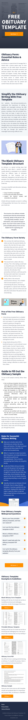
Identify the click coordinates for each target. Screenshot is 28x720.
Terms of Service (5, 709)
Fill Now (6, 608)
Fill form (13, 565)
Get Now (13, 34)
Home (2, 704)
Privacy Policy (4, 706)
